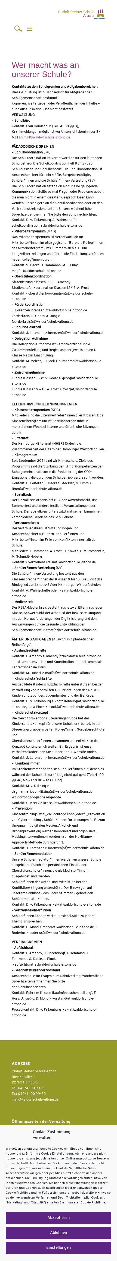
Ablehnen (58, 1233)
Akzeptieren (58, 1218)
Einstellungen (58, 1248)
